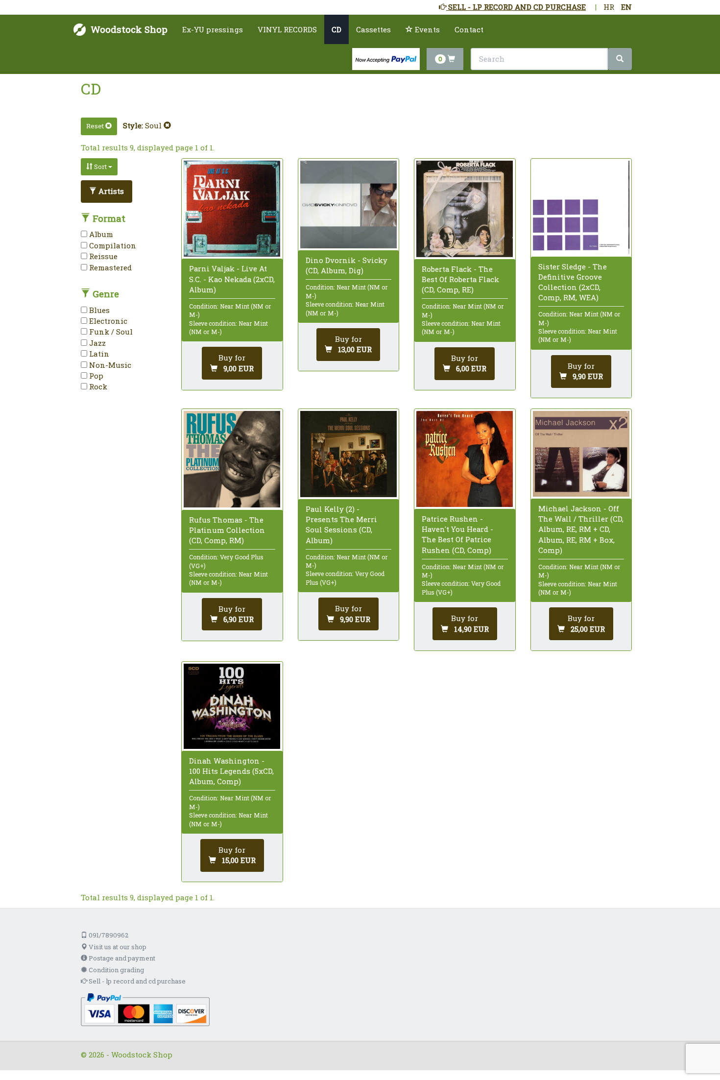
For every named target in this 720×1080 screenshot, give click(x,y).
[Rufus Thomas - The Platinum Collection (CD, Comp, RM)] (232, 459)
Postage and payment (121, 958)
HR (608, 7)
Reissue (102, 256)
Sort (100, 166)
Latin (98, 354)
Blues (98, 310)
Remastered (109, 267)
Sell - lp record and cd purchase (136, 981)
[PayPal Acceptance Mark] (145, 1009)
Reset (95, 125)
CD (336, 29)
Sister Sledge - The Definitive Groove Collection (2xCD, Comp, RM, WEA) (572, 282)
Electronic (107, 321)
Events (426, 29)
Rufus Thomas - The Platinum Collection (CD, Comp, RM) (227, 530)
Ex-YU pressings (212, 29)
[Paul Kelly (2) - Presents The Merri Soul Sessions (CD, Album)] (348, 454)
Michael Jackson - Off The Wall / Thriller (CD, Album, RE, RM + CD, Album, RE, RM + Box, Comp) (581, 529)
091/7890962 (107, 935)
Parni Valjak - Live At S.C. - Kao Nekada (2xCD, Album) (232, 279)
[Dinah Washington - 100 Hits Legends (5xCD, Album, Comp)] (232, 706)
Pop (95, 376)
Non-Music (109, 365)
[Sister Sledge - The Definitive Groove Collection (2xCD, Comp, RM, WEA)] (581, 208)
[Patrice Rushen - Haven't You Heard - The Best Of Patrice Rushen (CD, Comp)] (464, 459)
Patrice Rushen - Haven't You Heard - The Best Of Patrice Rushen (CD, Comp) (457, 534)
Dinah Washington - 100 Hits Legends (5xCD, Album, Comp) (231, 771)
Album (100, 234)
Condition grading (115, 969)
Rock (97, 386)
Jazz (96, 343)
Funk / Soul (110, 331)
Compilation (111, 245)
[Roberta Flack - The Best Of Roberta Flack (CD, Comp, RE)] (464, 209)
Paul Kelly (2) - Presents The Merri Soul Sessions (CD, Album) (341, 524)
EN (626, 7)
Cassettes (373, 29)
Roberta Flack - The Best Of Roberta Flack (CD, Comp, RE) (460, 279)
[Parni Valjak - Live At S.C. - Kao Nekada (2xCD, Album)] (232, 209)
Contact (469, 29)
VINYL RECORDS (287, 29)
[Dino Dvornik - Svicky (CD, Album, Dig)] (348, 204)
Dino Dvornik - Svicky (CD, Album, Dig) (346, 265)
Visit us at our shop (116, 946)
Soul (154, 125)
